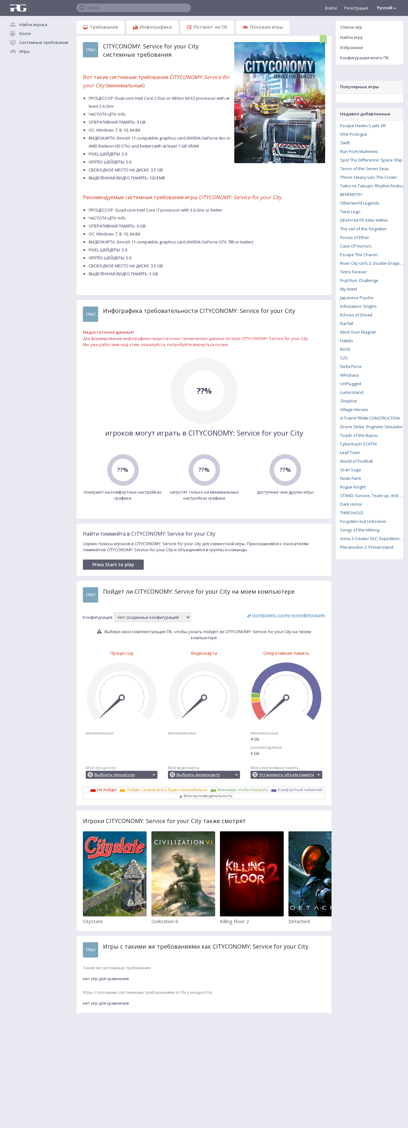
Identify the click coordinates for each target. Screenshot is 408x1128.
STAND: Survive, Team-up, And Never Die (373, 495)
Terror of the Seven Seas (364, 168)
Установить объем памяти (286, 774)
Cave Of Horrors (356, 246)
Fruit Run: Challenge (359, 280)
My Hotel (348, 289)
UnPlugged (350, 384)
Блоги (25, 33)
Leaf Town (350, 452)
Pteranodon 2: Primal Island (366, 547)
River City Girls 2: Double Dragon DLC (373, 263)
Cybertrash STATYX (358, 444)
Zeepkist (348, 401)
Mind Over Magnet (358, 332)
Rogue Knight (353, 487)
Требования (104, 27)
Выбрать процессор (114, 774)
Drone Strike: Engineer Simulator (371, 427)
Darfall (346, 323)
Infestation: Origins (358, 306)
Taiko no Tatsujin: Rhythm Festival (372, 186)
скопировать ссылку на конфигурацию (288, 615)
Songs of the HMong (359, 530)
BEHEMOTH (351, 194)
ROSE (345, 349)
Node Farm (350, 478)
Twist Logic (350, 211)
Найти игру (351, 37)
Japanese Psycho (357, 297)
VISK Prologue (353, 134)
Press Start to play (113, 564)
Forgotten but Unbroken (363, 521)
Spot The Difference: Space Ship (371, 160)
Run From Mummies (359, 151)
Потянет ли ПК (210, 27)
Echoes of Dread (356, 315)
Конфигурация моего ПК (364, 58)
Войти (331, 8)
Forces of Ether (354, 237)
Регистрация (356, 8)
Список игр (351, 27)
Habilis (346, 340)
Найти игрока (33, 24)
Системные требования (43, 42)
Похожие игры (266, 27)
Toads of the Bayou (359, 435)
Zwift (345, 143)
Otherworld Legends (360, 203)
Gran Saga (350, 470)
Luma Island (351, 392)
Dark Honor (351, 504)
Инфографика (156, 27)
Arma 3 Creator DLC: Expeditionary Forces (373, 538)
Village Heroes (354, 409)
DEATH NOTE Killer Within (364, 220)
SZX (344, 358)
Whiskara (349, 375)
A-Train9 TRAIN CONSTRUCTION (370, 418)
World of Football (356, 461)
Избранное (351, 47)
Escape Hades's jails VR (363, 125)
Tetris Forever (353, 272)
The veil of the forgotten (363, 229)
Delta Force (351, 366)
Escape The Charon (359, 254)
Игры (24, 51)
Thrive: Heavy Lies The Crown (368, 177)
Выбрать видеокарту (198, 774)
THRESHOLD (351, 513)
